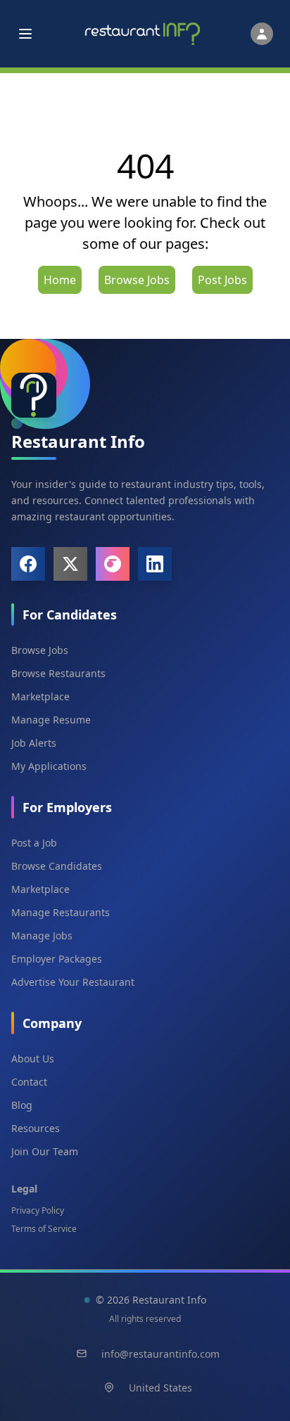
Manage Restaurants (60, 912)
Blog (21, 1105)
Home (60, 280)
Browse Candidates (56, 866)
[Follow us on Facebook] (28, 564)
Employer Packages (56, 958)
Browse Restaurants (58, 673)
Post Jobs (222, 280)
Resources (35, 1128)
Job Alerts (33, 743)
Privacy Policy (37, 1210)
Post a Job (34, 842)
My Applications (49, 766)
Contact (29, 1081)
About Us (32, 1058)
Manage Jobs (41, 935)
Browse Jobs (137, 280)
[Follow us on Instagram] (113, 564)
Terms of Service (44, 1229)
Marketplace (40, 696)
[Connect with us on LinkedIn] (155, 564)
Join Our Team (44, 1151)
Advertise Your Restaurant (72, 982)
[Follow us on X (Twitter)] (70, 564)
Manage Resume (51, 719)
